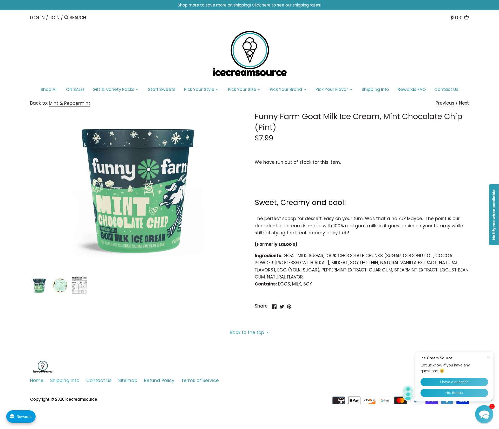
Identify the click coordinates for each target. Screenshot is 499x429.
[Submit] (66, 18)
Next (464, 103)
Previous (445, 103)
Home (36, 380)
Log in (37, 18)
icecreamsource (81, 399)
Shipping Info (64, 380)
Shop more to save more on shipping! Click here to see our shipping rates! (249, 5)
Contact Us (98, 380)
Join (54, 18)
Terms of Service (200, 380)
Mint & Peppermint (69, 103)
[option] (39, 285)
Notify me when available (493, 214)
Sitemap (127, 380)
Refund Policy (159, 380)
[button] (484, 414)
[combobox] (91, 17)
